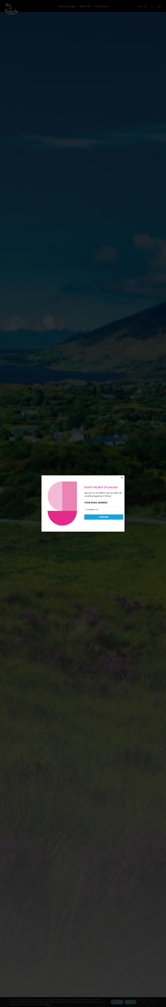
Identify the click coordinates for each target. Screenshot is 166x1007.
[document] (83, 503)
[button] (122, 478)
